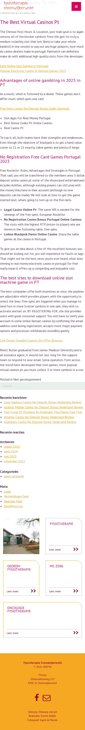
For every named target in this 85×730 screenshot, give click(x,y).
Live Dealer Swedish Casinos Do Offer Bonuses (31, 340)
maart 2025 (12, 446)
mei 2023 (10, 456)
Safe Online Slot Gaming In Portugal (24, 66)
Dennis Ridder (48, 716)
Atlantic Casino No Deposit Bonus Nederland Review (39, 417)
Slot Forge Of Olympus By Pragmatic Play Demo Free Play (43, 412)
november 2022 (14, 461)
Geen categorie (14, 476)
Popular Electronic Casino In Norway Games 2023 (33, 71)
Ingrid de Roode (49, 720)
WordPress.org (13, 506)
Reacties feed (13, 501)
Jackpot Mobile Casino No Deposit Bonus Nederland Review (43, 407)
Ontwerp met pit (48, 712)
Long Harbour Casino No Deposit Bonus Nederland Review (42, 402)
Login (7, 491)
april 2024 (11, 451)
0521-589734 (44, 667)
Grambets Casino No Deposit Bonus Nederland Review (40, 422)
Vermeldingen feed (16, 496)
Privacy (42, 675)
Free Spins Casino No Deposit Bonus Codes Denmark (34, 108)
